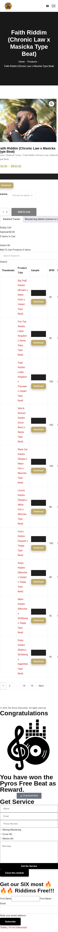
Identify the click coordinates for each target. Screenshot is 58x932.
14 (24, 685)
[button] (51, 103)
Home (21, 61)
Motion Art (8, 838)
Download (38, 301)
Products (32, 61)
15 (32, 685)
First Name (5, 898)
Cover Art (7, 834)
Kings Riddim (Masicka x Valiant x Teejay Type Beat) (22, 577)
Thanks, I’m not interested (13, 927)
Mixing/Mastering (12, 829)
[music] (8, 5)
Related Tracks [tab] (11, 219)
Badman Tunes (14, 155)
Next (41, 685)
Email (3, 903)
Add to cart (24, 212)
